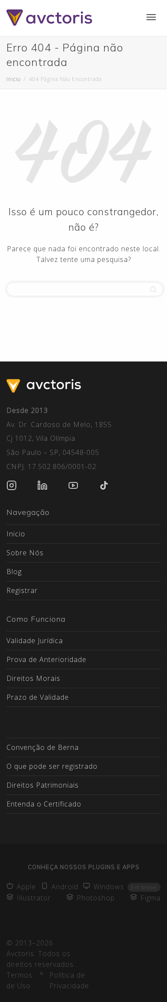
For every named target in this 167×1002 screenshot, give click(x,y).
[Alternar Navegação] (151, 17)
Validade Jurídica (34, 640)
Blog (14, 571)
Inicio (15, 534)
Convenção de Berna (42, 747)
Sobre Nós (25, 552)
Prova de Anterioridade (46, 659)
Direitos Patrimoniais (42, 785)
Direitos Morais (33, 678)
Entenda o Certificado (43, 804)
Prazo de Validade (37, 697)
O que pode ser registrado (52, 766)
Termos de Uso (19, 980)
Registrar (22, 590)
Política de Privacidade (69, 980)
